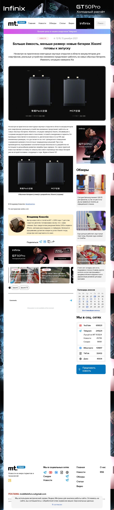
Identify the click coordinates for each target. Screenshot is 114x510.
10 (91, 302)
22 (83, 307)
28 (95, 296)
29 (99, 296)
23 (87, 307)
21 (79, 307)
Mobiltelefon (30, 204)
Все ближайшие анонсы (91, 310)
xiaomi (15, 287)
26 (87, 296)
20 (102, 304)
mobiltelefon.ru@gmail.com (33, 494)
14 (79, 304)
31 (79, 299)
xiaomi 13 (24, 287)
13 (102, 302)
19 (98, 304)
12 (98, 302)
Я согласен (57, 504)
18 (95, 304)
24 (80, 296)
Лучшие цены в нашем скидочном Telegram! (57, 31)
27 (91, 296)
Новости (43, 38)
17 (91, 304)
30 (102, 296)
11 (94, 302)
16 (87, 304)
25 (83, 296)
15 (83, 304)
